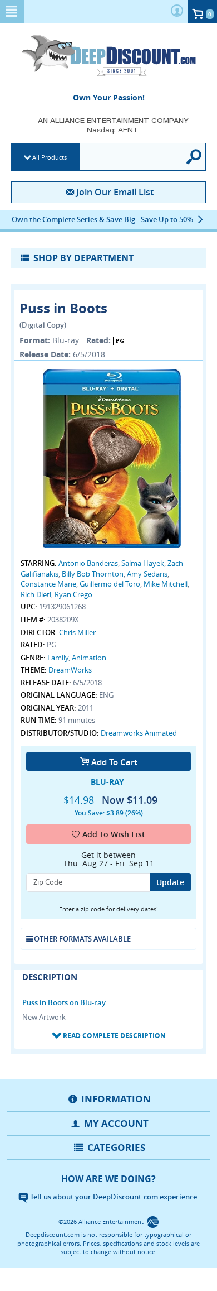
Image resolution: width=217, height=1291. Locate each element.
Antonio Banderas (88, 563)
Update (170, 882)
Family (57, 657)
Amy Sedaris (147, 574)
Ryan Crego (73, 594)
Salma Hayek (142, 563)
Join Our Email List (114, 192)
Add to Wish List (113, 834)
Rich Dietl (36, 594)
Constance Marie (48, 584)
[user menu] (177, 11)
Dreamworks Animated (139, 733)
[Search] (194, 157)
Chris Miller (77, 632)
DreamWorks (70, 670)
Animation (89, 657)
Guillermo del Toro (110, 584)
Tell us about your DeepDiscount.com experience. (113, 1197)
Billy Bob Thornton (93, 574)
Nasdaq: (113, 130)
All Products (49, 157)
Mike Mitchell (166, 584)
